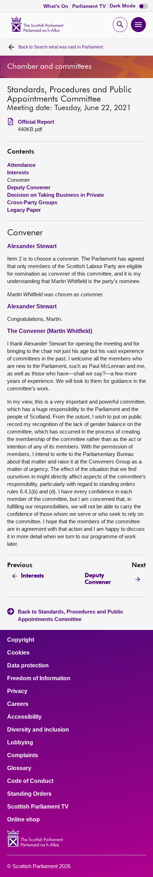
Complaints (22, 755)
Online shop (23, 819)
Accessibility (24, 717)
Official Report (36, 122)
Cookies (18, 653)
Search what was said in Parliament (61, 47)
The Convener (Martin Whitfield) (49, 331)
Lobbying (20, 742)
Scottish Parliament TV (38, 807)
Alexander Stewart (32, 246)
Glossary (19, 768)
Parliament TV (89, 6)
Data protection (28, 665)
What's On (56, 6)
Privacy (17, 691)
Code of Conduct (30, 781)
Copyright (20, 640)
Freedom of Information (38, 678)
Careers (17, 704)
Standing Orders (29, 794)
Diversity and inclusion (38, 730)
